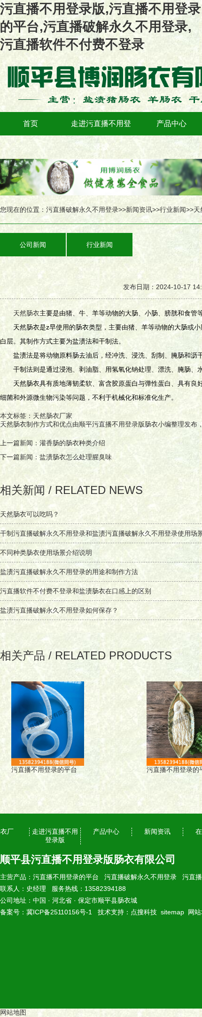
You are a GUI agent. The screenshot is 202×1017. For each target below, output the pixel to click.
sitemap (172, 912)
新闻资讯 (139, 209)
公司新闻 (33, 244)
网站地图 (13, 1012)
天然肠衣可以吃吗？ (29, 514)
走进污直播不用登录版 (101, 135)
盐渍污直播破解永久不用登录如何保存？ (59, 610)
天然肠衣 (26, 313)
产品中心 (171, 123)
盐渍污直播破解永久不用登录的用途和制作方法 (69, 572)
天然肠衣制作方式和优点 (36, 424)
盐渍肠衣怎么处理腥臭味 (75, 457)
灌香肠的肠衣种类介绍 (72, 443)
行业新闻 (173, 209)
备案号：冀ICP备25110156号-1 (46, 912)
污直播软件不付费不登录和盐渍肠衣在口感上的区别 (75, 591)
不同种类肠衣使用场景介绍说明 (46, 552)
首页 (30, 123)
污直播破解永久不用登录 (82, 209)
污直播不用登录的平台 (66, 877)
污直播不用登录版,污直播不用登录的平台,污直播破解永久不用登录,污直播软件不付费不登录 (100, 26)
